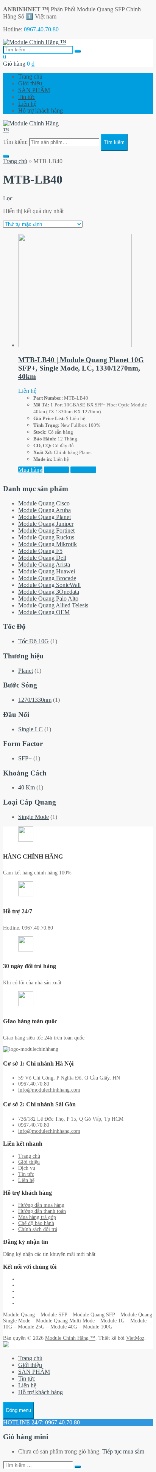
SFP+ (25, 758)
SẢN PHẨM (34, 90)
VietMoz (135, 1338)
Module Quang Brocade (47, 578)
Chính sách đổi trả (37, 1229)
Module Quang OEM (44, 612)
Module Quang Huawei (46, 571)
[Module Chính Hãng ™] (34, 42)
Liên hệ (27, 103)
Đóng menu (18, 1410)
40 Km (26, 787)
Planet (25, 670)
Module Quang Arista (44, 564)
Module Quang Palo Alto (48, 598)
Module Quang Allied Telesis (53, 605)
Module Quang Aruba (44, 510)
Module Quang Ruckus (46, 537)
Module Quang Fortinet (46, 530)
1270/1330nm (34, 700)
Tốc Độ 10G (33, 641)
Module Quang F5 (40, 551)
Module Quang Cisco (44, 503)
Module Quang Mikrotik (47, 544)
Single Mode (33, 817)
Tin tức (26, 97)
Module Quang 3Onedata (48, 591)
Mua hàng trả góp (37, 1217)
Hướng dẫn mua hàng (41, 1205)
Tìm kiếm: (15, 142)
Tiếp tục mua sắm (123, 1451)
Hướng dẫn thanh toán (42, 1211)
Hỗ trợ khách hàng (40, 110)
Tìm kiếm (114, 142)
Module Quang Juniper (45, 524)
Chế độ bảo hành (36, 1223)
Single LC (30, 729)
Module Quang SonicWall (49, 585)
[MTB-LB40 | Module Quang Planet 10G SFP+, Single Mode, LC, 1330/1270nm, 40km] (75, 345)
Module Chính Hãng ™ (70, 1338)
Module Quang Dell (42, 558)
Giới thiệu (30, 83)
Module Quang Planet (44, 517)
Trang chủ (30, 76)
